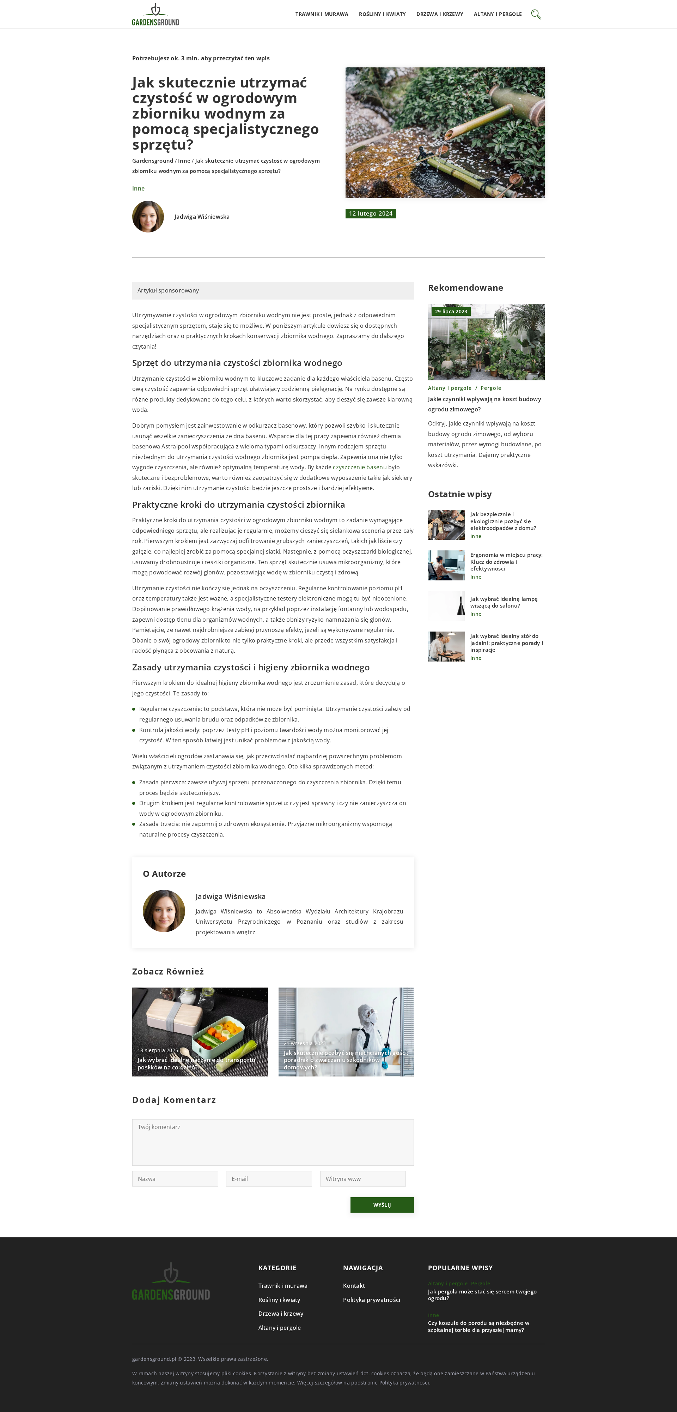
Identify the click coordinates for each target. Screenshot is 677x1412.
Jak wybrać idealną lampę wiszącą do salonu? (504, 602)
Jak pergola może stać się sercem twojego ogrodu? (482, 1295)
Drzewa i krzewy (439, 14)
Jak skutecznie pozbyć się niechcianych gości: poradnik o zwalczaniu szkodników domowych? (346, 1060)
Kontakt (354, 1286)
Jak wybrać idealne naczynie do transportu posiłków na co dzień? (196, 1063)
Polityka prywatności (371, 1300)
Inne (138, 188)
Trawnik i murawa (321, 14)
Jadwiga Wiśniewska (202, 217)
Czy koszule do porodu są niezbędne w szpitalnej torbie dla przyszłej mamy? (478, 1326)
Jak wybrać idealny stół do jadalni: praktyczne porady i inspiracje (506, 643)
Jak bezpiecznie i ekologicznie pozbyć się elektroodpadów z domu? (503, 521)
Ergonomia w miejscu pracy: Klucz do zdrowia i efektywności (506, 561)
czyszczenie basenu (360, 467)
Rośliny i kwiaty (382, 14)
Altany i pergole (498, 14)
